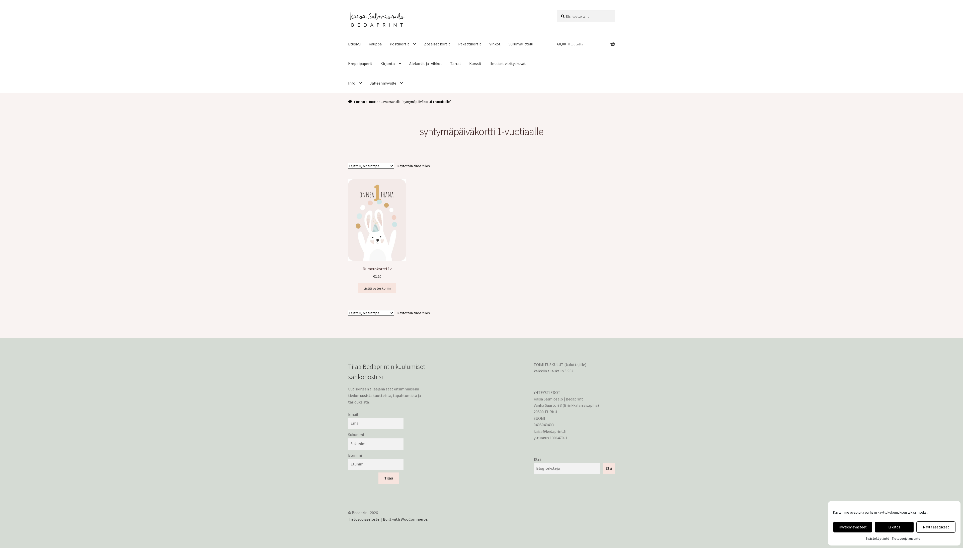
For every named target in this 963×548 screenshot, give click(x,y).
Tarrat (455, 63)
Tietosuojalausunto (906, 538)
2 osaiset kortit (437, 43)
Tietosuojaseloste (363, 519)
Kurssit (475, 63)
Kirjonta (387, 63)
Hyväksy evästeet (853, 527)
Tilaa (388, 478)
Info (351, 83)
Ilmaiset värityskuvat (508, 63)
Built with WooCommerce (405, 519)
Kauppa (375, 43)
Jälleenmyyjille (383, 83)
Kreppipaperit (360, 63)
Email (353, 414)
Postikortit (399, 43)
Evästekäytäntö (877, 538)
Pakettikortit (469, 43)
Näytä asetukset (936, 527)
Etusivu (354, 43)
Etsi (537, 459)
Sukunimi (356, 434)
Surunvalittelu (521, 43)
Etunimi (355, 455)
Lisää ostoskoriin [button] (377, 288)
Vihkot (495, 43)
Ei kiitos (894, 527)
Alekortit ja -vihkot (425, 63)
